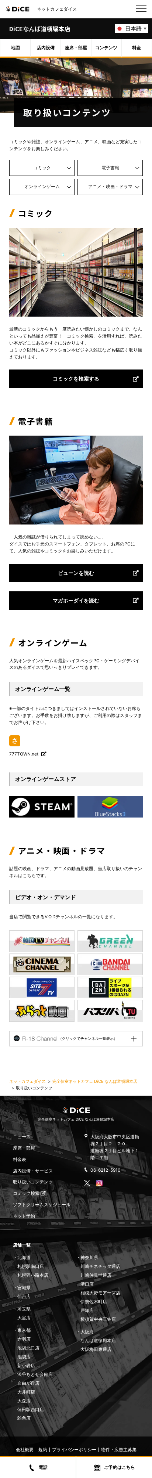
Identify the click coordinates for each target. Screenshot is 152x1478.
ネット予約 (24, 1216)
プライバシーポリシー (74, 1449)
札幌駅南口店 (30, 1266)
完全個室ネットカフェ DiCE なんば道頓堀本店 (94, 1081)
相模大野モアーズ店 (100, 1292)
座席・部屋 (76, 47)
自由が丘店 (28, 1383)
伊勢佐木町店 (93, 1301)
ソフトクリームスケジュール (41, 1204)
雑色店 (24, 1418)
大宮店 (24, 1317)
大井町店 (26, 1392)
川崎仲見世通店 (95, 1275)
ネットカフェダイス (27, 1081)
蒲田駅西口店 (30, 1409)
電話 (43, 1467)
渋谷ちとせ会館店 (35, 1374)
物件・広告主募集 (119, 1449)
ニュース (22, 1136)
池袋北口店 (28, 1348)
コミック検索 (27, 1193)
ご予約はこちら (119, 1467)
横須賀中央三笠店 (98, 1319)
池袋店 (24, 1356)
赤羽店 (24, 1339)
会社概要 (25, 1449)
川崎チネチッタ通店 (100, 1266)
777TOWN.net (23, 754)
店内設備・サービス (33, 1171)
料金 (136, 47)
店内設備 (46, 47)
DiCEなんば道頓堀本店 (39, 28)
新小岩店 (26, 1365)
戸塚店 (87, 1310)
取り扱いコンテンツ (33, 1182)
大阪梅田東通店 (95, 1349)
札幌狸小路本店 (32, 1275)
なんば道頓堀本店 (98, 1340)
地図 (15, 47)
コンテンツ (106, 47)
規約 (42, 1449)
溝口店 (87, 1284)
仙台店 (24, 1296)
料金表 (19, 1159)
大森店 (24, 1400)
